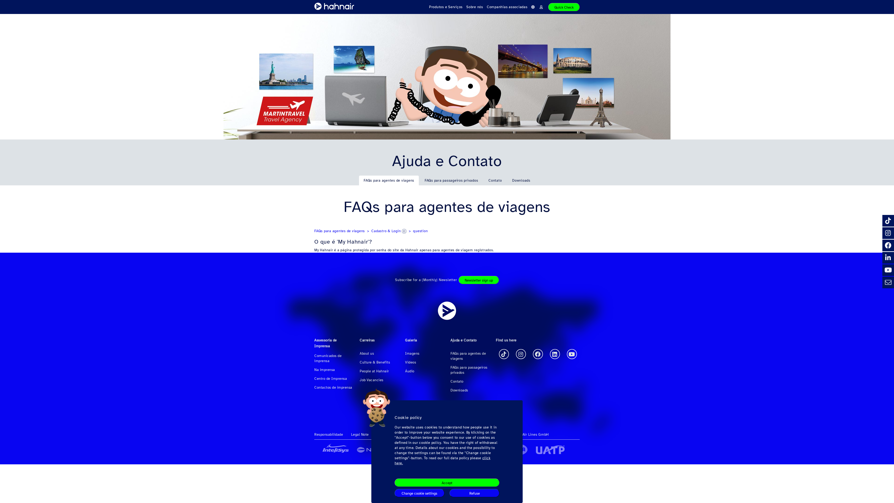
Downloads (521, 180)
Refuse (474, 493)
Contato (495, 180)
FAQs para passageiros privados (451, 180)
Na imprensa (324, 370)
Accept (447, 483)
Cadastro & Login (386, 231)
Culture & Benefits (375, 362)
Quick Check (564, 7)
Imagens (412, 353)
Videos (410, 362)
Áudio (409, 371)
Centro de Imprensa (330, 379)
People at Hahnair (374, 371)
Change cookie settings (419, 493)
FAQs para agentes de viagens (389, 180)
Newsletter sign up (479, 280)
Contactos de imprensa (333, 387)
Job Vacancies (371, 380)
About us (367, 353)
